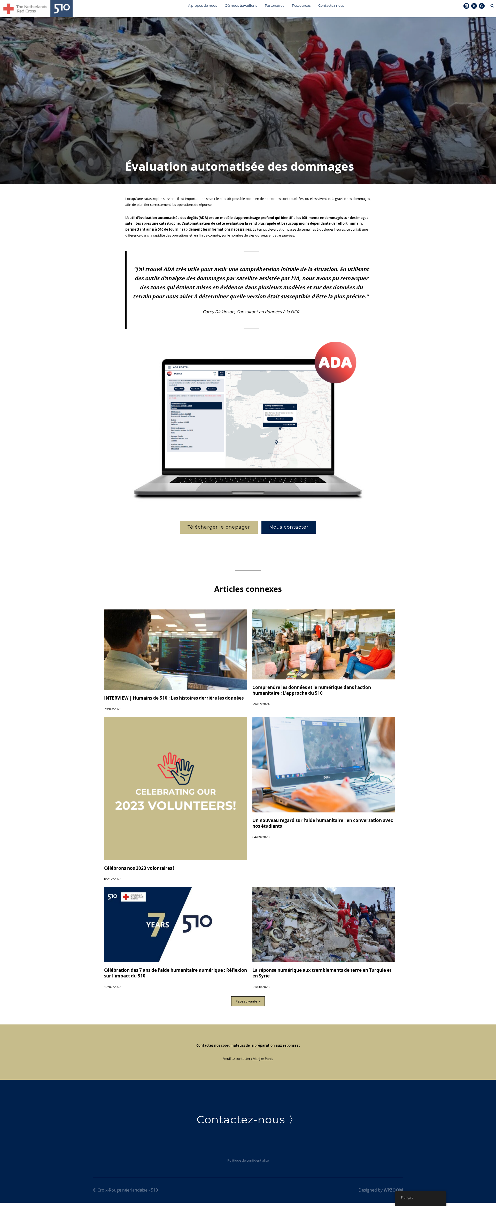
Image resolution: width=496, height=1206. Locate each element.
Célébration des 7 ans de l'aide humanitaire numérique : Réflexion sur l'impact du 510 (175, 973)
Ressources (301, 5)
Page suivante (248, 1001)
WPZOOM (393, 1190)
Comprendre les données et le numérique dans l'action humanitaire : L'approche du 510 (311, 690)
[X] (474, 6)
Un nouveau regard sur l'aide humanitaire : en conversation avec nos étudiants (322, 823)
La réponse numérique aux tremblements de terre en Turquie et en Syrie (321, 973)
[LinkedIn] (466, 6)
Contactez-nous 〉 (248, 1119)
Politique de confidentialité (248, 1160)
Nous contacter (288, 527)
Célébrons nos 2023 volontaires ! (139, 868)
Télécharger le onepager (219, 527)
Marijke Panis (263, 1058)
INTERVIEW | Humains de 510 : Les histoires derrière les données (174, 698)
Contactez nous (331, 5)
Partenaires (274, 5)
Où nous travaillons (241, 5)
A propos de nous (202, 5)
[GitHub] (481, 6)
